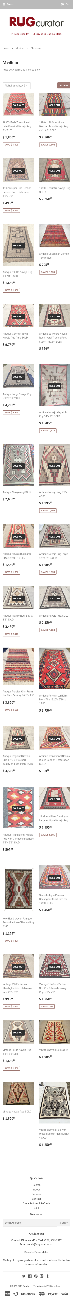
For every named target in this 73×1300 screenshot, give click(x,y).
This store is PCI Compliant (47, 1286)
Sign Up (64, 1222)
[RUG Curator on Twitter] (24, 1276)
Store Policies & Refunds (36, 1203)
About (36, 1189)
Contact (36, 1198)
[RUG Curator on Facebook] (30, 1276)
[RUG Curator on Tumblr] (47, 1276)
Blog (36, 1207)
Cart (67, 4)
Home (6, 48)
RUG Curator (24, 1286)
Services (36, 1194)
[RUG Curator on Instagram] (42, 1276)
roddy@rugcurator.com (40, 1244)
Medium (20, 48)
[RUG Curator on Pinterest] (36, 1276)
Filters (64, 85)
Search (37, 1185)
